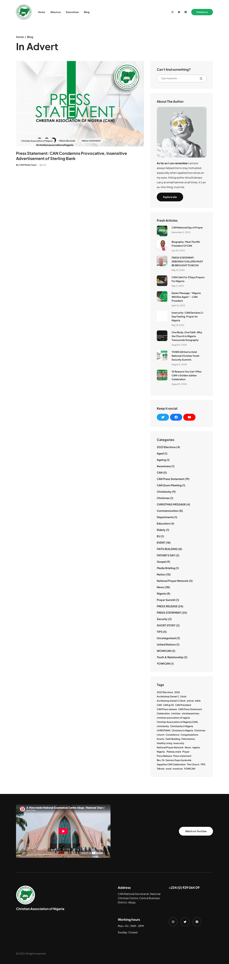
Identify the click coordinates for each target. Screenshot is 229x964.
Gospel (161, 561)
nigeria (196, 747)
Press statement (182, 755)
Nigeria (161, 593)
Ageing (161, 459)
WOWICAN (164, 650)
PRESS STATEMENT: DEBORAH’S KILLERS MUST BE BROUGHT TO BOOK (187, 261)
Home (20, 36)
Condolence (172, 734)
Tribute (160, 768)
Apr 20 (42, 164)
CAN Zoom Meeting (169, 485)
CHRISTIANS (163, 730)
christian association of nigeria (173, 717)
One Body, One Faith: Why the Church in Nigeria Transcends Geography (187, 336)
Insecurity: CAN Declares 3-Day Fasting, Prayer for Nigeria (188, 316)
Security (162, 619)
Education (163, 523)
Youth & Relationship (170, 657)
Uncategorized (166, 638)
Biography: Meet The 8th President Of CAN (186, 243)
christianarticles (190, 713)
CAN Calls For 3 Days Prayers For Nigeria (188, 279)
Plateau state (174, 751)
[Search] (202, 78)
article (190, 700)
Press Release (164, 755)
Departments (165, 517)
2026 (177, 692)
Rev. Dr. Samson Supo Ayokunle (174, 760)
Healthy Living (164, 743)
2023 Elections (166, 447)
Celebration (163, 713)
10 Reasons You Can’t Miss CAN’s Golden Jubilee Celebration (186, 375)
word (168, 768)
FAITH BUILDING (167, 549)
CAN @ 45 (168, 704)
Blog (30, 36)
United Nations (166, 644)
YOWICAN (163, 663)
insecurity (178, 743)
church (160, 734)
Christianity (164, 491)
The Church (193, 764)
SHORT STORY (166, 625)
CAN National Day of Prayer (187, 227)
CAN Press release (167, 709)
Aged (160, 453)
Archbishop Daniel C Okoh (171, 700)
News (160, 587)
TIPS (159, 631)
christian (175, 713)
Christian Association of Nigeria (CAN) (177, 721)
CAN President (183, 704)
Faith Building (173, 738)
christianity (163, 726)
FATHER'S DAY (166, 555)
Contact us (202, 12)
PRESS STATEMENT (91, 140)
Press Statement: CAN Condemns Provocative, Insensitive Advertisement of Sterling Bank (71, 156)
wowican (178, 768)
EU (158, 536)
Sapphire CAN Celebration (171, 764)
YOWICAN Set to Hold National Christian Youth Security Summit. (185, 355)
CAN (160, 472)
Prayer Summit (166, 599)
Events (160, 738)
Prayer (186, 751)
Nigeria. (161, 751)
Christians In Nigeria (182, 730)
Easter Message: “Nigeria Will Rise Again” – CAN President (186, 296)
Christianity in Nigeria (181, 726)
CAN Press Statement (170, 478)
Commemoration (168, 510)
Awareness (164, 466)
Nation (161, 574)
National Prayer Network (172, 580)
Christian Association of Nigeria (37, 140)
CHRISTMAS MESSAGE (171, 504)
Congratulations (189, 734)
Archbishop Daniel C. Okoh (171, 696)
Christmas (163, 498)
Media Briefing (166, 568)
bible (198, 700)
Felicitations (188, 738)
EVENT (161, 542)
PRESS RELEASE (67, 140)
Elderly (161, 529)
